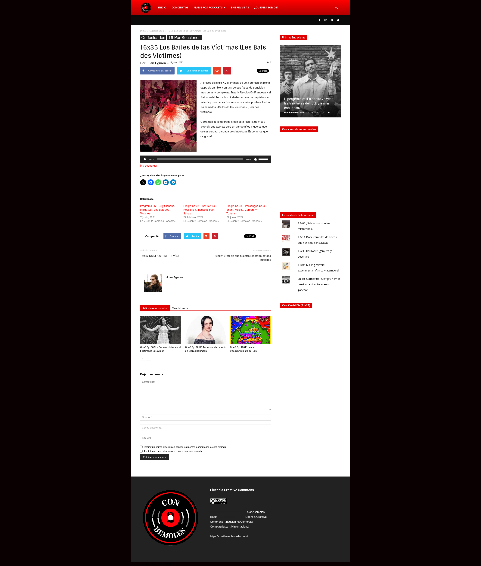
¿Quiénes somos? (266, 7)
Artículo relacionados (154, 308)
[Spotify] (332, 20)
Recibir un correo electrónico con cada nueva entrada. (173, 451)
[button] (336, 7)
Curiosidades (153, 37)
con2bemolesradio (294, 112)
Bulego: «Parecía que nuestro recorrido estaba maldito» (242, 258)
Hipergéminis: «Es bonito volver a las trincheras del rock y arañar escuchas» (308, 103)
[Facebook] (319, 20)
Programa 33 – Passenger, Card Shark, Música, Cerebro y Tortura (245, 209)
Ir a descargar (148, 165)
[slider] (264, 159)
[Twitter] (338, 20)
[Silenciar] (255, 159)
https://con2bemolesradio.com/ (229, 536)
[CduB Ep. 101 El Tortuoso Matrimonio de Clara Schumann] (205, 330)
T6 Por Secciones (184, 37)
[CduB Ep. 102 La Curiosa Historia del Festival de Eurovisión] (160, 330)
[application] (205, 159)
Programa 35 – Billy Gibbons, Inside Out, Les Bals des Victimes (157, 209)
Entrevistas (240, 7)
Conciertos (180, 7)
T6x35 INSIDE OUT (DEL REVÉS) (159, 256)
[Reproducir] (145, 159)
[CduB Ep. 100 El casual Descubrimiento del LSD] (250, 330)
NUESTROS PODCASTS (208, 7)
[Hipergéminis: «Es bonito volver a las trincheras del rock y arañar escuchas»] (310, 82)
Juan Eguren (156, 62)
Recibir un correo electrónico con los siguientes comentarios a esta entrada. (185, 447)
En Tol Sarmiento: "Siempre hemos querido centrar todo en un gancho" (319, 284)
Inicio (162, 7)
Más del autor (180, 308)
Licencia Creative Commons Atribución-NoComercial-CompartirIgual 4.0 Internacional (238, 521)
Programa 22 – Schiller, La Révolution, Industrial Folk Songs (199, 209)
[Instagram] (325, 20)
